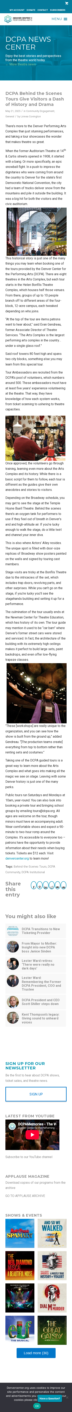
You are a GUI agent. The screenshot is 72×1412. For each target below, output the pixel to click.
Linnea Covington (31, 116)
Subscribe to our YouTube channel (28, 1157)
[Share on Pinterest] (40, 885)
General (9, 116)
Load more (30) (36, 1353)
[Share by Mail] (58, 885)
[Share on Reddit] (52, 885)
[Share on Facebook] (34, 885)
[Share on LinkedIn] (46, 885)
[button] (57, 19)
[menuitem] (17, 10)
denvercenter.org (17, 858)
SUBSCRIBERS (57, 10)
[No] (67, 1397)
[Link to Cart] (65, 3)
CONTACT (42, 10)
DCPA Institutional (33, 872)
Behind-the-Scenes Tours (30, 866)
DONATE (31, 10)
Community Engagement (40, 111)
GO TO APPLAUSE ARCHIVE (25, 1196)
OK (37, 1406)
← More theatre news (20, 64)
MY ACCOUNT (17, 10)
